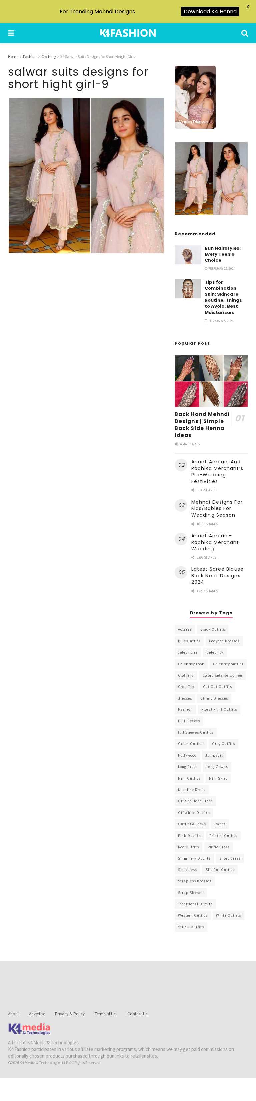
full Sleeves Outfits (195, 732)
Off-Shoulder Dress (195, 801)
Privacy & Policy (70, 1014)
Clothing (48, 56)
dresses (185, 698)
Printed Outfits (223, 835)
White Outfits (228, 915)
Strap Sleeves (190, 892)
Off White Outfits (194, 812)
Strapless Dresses (194, 881)
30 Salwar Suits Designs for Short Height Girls (97, 56)
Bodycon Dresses (224, 641)
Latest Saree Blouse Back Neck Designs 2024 (217, 575)
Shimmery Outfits (194, 858)
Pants (220, 824)
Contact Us (137, 1014)
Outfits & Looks (192, 824)
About (13, 1014)
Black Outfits (212, 629)
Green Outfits (190, 743)
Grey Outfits (223, 743)
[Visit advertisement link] (211, 178)
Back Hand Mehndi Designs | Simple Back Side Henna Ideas (202, 425)
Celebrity (214, 652)
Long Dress (188, 766)
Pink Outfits (189, 835)
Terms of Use (106, 1014)
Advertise (37, 1014)
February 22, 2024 (221, 268)
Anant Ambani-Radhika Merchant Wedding (215, 542)
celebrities (188, 652)
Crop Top (186, 686)
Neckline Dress (191, 789)
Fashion (30, 56)
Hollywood (187, 755)
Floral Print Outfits (219, 709)
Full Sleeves (189, 721)
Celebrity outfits (228, 664)
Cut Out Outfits (217, 686)
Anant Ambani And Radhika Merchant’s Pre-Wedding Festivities (217, 471)
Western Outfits (192, 915)
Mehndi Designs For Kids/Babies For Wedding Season (217, 508)
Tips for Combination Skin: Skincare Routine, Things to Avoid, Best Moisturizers (223, 297)
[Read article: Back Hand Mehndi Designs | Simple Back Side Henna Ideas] (211, 381)
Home (13, 56)
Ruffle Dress (219, 847)
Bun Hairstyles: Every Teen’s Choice (223, 254)
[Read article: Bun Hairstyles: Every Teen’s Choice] (188, 254)
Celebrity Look (191, 664)
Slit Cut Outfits (220, 869)
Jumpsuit (214, 755)
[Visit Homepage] (128, 33)
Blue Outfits (189, 641)
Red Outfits (188, 847)
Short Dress (230, 858)
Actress (185, 629)
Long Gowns (217, 766)
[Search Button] (244, 33)
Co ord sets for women (222, 675)
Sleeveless (187, 869)
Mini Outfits (189, 778)
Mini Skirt (218, 778)
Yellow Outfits (191, 927)
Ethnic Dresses (214, 698)
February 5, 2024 (221, 321)
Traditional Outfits (195, 904)
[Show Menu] (11, 33)
